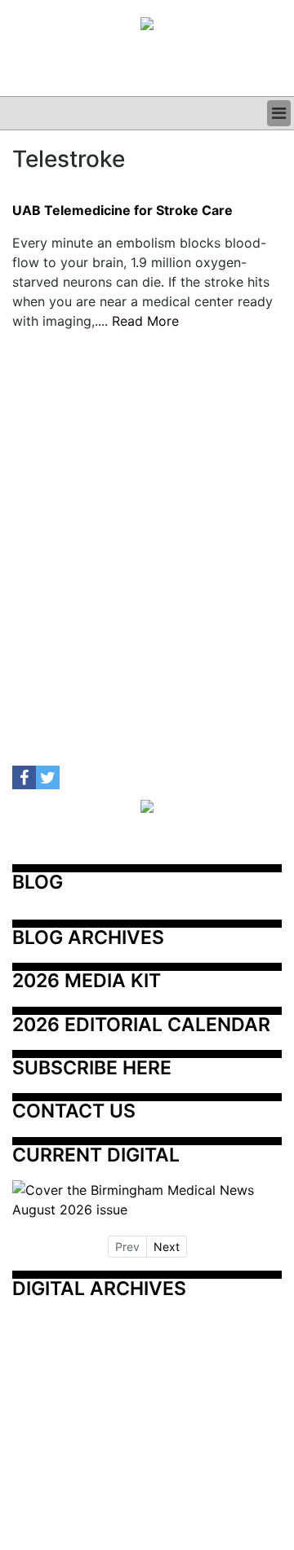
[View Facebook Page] (24, 777)
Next (167, 1247)
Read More (145, 321)
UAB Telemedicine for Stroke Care (122, 211)
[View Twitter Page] (48, 777)
